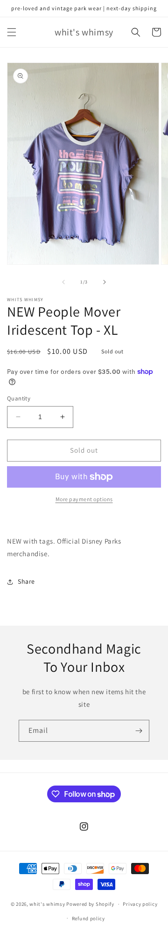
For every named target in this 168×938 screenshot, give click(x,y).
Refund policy (88, 918)
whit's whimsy (47, 904)
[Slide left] (63, 282)
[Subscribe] (138, 731)
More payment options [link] (84, 499)
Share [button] (26, 581)
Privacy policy (140, 904)
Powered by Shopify (90, 904)
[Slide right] (104, 282)
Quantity (18, 398)
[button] (11, 32)
